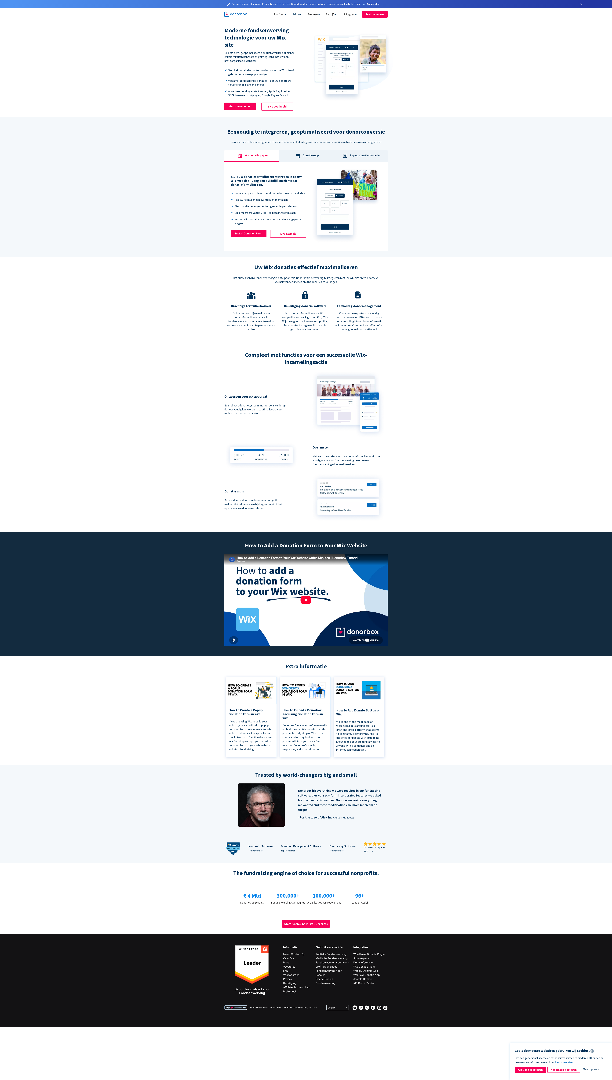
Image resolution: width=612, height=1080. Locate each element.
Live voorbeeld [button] (277, 106)
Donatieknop (311, 155)
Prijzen (297, 14)
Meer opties (590, 1069)
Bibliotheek (290, 991)
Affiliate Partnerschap (296, 987)
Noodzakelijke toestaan (564, 1069)
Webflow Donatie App (366, 974)
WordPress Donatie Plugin (369, 954)
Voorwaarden (291, 974)
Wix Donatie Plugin (364, 966)
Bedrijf (330, 14)
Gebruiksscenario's (329, 947)
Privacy (287, 979)
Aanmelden (373, 4)
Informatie (290, 947)
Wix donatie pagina (256, 155)
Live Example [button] (288, 233)
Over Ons (288, 958)
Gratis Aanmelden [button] (240, 106)
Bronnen (313, 14)
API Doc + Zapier (363, 983)
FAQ (285, 970)
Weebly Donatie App (365, 970)
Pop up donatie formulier (365, 155)
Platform (279, 14)
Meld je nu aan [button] (375, 14)
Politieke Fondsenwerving (331, 954)
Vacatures (289, 966)
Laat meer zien (564, 1062)
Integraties (360, 947)
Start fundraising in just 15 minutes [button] (306, 924)
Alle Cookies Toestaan (530, 1069)
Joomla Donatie (362, 979)
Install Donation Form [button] (248, 233)
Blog (286, 962)
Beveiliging (289, 983)
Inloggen (349, 14)
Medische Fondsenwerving (332, 958)
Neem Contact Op (294, 954)
